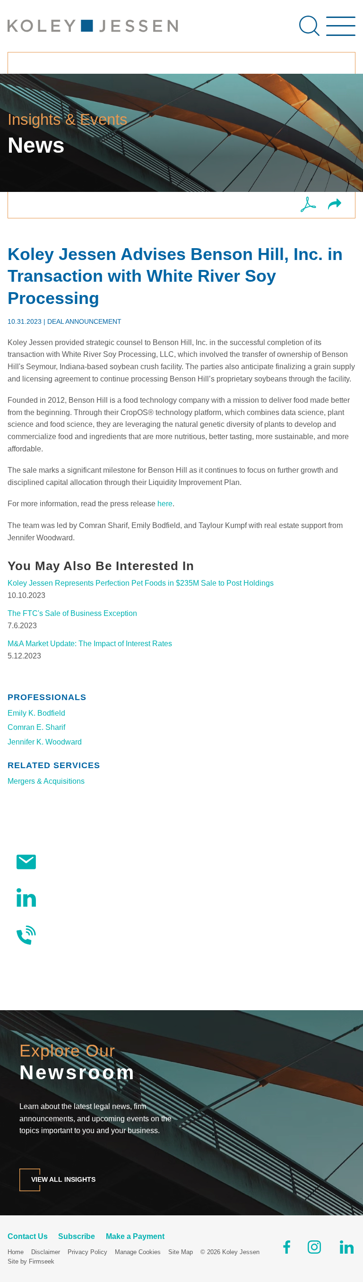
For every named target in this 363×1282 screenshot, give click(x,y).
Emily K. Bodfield (36, 713)
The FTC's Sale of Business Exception (72, 613)
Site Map (180, 1252)
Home (16, 1252)
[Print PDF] (308, 205)
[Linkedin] (346, 1249)
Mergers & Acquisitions (46, 781)
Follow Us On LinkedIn (83, 897)
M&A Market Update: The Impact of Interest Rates (90, 644)
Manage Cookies (138, 1252)
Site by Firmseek (31, 1261)
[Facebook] (286, 1249)
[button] (334, 205)
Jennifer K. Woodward (45, 742)
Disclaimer (45, 1252)
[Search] (309, 26)
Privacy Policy (87, 1252)
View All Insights (63, 1179)
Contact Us (64, 935)
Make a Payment (135, 1236)
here (165, 504)
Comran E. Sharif (36, 727)
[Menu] (340, 30)
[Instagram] (315, 1249)
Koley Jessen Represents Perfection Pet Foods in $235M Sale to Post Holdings (141, 583)
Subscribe (62, 862)
